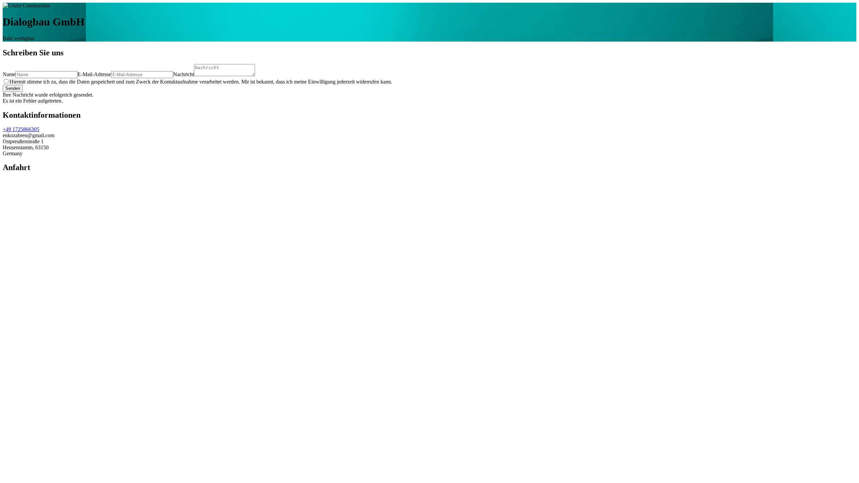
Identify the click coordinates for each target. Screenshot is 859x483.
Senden (12, 88)
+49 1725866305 (21, 129)
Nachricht (183, 74)
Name (9, 74)
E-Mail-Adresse (94, 74)
